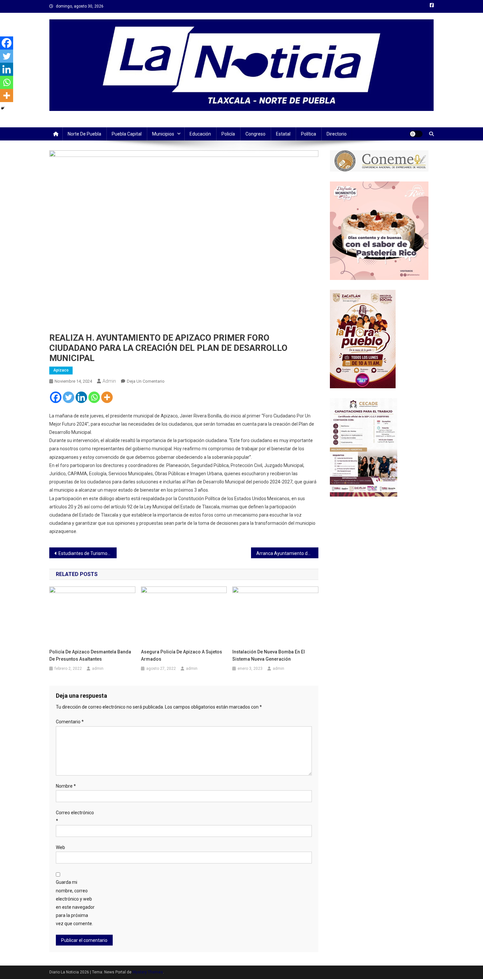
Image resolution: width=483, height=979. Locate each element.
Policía (228, 134)
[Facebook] (55, 397)
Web (60, 847)
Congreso (255, 134)
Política (308, 134)
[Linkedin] (81, 397)
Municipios (163, 134)
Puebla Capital (127, 134)
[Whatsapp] (94, 397)
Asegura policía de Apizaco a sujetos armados (181, 655)
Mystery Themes (147, 972)
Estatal (283, 134)
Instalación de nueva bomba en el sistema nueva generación (268, 655)
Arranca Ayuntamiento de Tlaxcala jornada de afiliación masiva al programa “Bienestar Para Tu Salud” (287, 553)
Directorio (337, 134)
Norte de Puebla (84, 134)
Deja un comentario (146, 381)
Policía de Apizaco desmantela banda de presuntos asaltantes (90, 655)
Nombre (66, 786)
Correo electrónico (75, 816)
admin (109, 381)
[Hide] (2, 108)
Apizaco (61, 370)
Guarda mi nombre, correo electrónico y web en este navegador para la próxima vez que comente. (75, 903)
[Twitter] (68, 397)
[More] (107, 397)
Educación (200, 134)
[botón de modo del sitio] (416, 134)
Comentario (70, 721)
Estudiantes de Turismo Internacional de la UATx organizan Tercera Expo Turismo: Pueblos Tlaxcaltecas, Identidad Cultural (87, 553)
